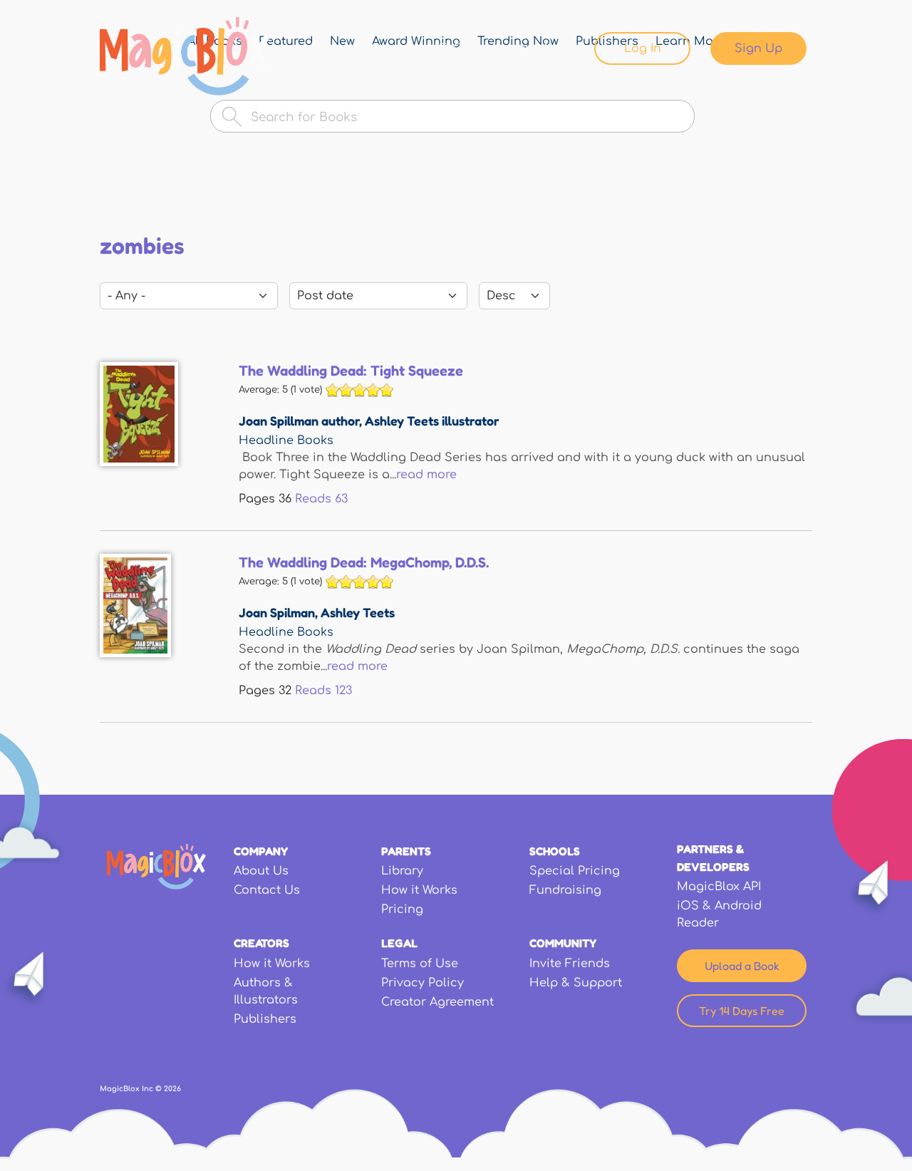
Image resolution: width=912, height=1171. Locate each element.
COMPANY (261, 851)
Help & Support (575, 982)
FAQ (452, 48)
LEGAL (399, 943)
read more (426, 474)
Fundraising (565, 890)
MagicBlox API (719, 886)
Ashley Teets (358, 612)
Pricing (402, 909)
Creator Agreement (437, 1002)
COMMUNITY (562, 943)
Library (384, 48)
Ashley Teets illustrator (432, 420)
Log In (642, 48)
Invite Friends (569, 963)
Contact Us (267, 890)
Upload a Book (742, 966)
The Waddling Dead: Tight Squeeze (351, 370)
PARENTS (406, 851)
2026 (172, 1089)
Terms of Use (419, 963)
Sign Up (758, 48)
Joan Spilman (277, 612)
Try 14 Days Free (741, 1011)
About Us (261, 871)
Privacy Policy (422, 982)
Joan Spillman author (299, 420)
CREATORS (261, 943)
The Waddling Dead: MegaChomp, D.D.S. (364, 562)
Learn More (532, 48)
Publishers (265, 1019)
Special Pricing (574, 871)
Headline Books (286, 440)
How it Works (419, 890)
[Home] (185, 56)
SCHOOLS (554, 851)
